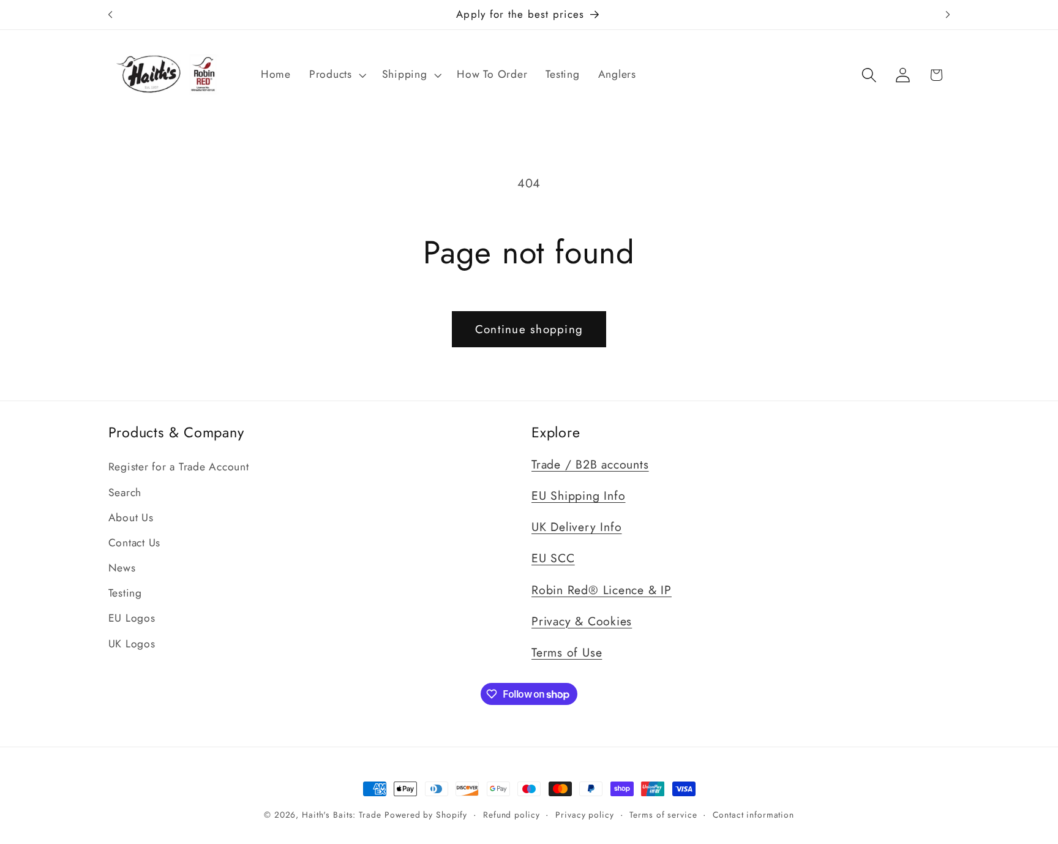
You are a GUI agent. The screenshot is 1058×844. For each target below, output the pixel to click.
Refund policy (511, 814)
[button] (336, 75)
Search (125, 492)
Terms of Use (566, 652)
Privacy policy (584, 814)
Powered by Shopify (426, 814)
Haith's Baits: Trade (341, 814)
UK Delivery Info (576, 526)
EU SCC (553, 558)
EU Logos (132, 618)
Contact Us (134, 543)
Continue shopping (529, 329)
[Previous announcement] (110, 14)
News (122, 568)
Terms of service (663, 814)
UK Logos (132, 644)
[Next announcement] (947, 14)
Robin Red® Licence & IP (601, 589)
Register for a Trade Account (178, 467)
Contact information (753, 814)
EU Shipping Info (578, 495)
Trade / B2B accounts (590, 464)
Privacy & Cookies (581, 621)
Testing (125, 593)
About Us (131, 518)
